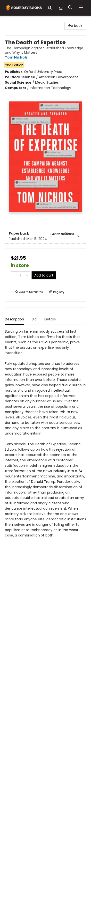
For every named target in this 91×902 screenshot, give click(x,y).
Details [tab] (50, 319)
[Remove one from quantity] (14, 275)
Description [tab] (14, 319)
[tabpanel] (45, 439)
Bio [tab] (34, 319)
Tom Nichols (16, 57)
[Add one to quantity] (27, 275)
